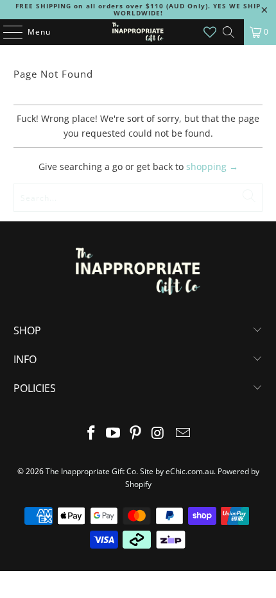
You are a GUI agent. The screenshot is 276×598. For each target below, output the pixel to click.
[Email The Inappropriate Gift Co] (183, 433)
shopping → (212, 166)
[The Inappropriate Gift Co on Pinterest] (136, 433)
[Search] (228, 32)
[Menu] (6, 32)
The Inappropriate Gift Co (91, 471)
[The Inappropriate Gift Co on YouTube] (113, 433)
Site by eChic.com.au (177, 471)
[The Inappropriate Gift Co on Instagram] (158, 433)
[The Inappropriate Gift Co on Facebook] (91, 433)
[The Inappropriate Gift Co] (138, 32)
